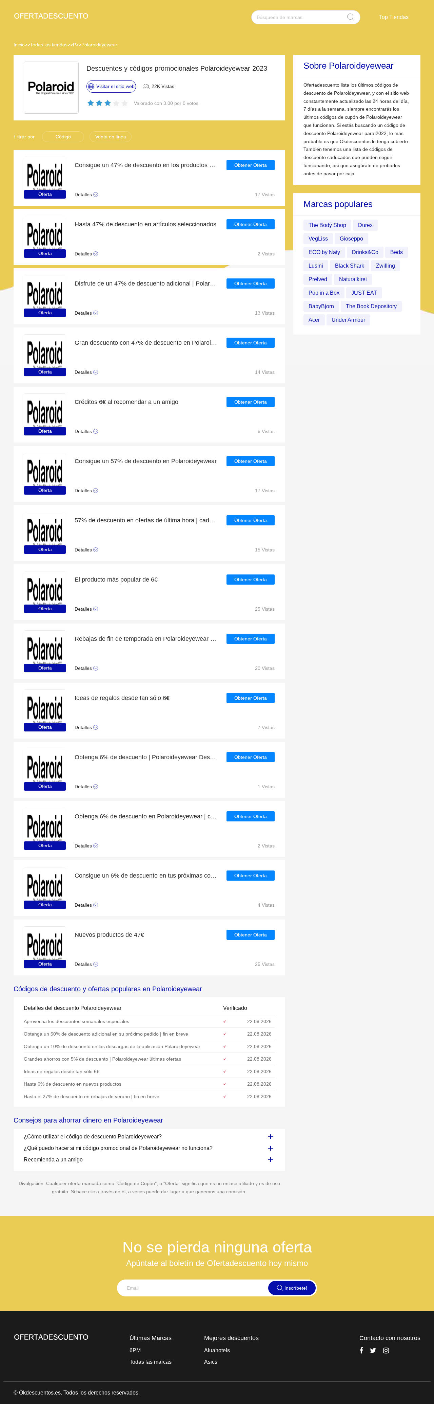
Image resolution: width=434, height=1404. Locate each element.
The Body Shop (327, 225)
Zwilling (385, 266)
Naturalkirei (353, 279)
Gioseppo (351, 239)
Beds (396, 252)
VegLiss (318, 239)
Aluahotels (217, 1350)
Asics (210, 1362)
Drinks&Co (365, 252)
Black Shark (349, 266)
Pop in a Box (324, 293)
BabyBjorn (321, 306)
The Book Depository (371, 306)
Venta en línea (110, 136)
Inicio (19, 44)
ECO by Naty (324, 252)
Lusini (316, 266)
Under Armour (348, 320)
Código (63, 136)
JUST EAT (364, 293)
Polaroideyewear (99, 44)
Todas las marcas (151, 1362)
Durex (365, 225)
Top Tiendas (394, 17)
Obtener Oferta (250, 165)
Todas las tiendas (48, 44)
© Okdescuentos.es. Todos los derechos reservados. (77, 1393)
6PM (135, 1350)
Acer (314, 320)
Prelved (318, 279)
